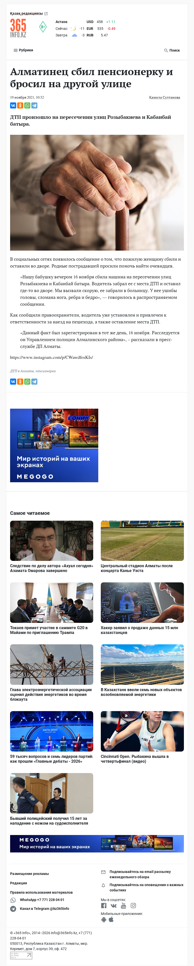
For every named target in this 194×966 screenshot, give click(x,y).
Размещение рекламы (29, 874)
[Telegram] (34, 105)
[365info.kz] (24, 28)
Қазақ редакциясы (26, 13)
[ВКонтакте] (13, 105)
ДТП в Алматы (22, 370)
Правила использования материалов (41, 892)
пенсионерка (46, 370)
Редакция (18, 883)
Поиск (174, 50)
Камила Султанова (164, 97)
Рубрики (25, 50)
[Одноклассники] (20, 105)
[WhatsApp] (27, 105)
